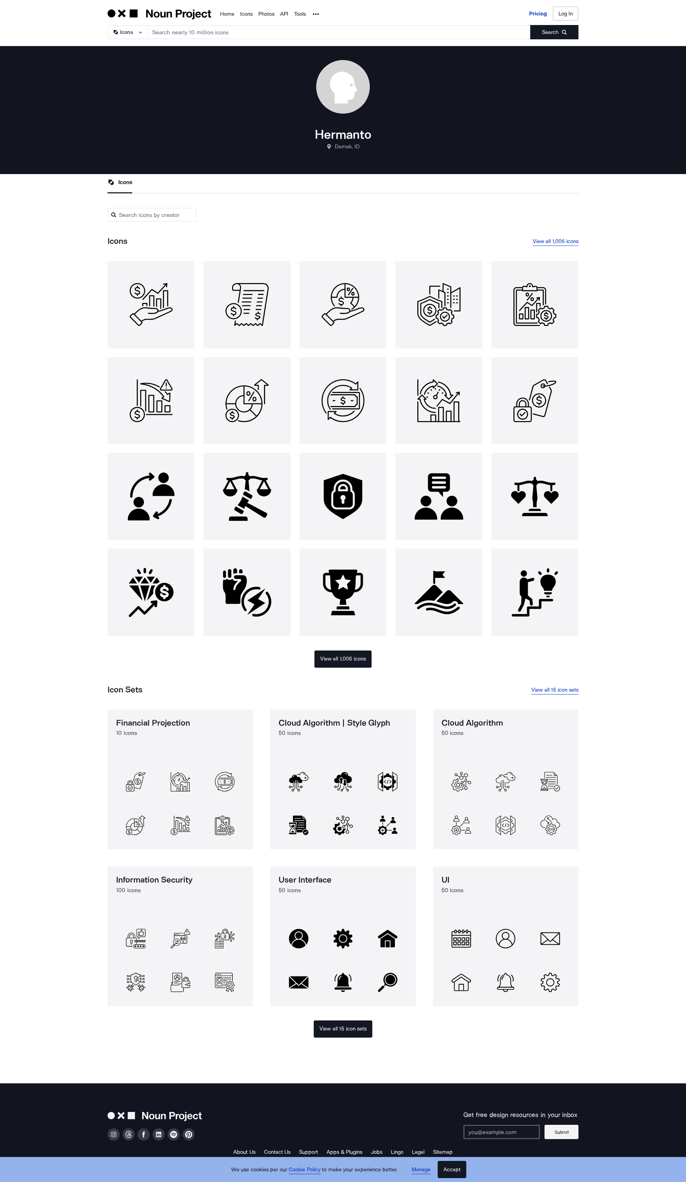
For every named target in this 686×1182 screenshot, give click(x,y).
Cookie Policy (304, 1169)
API (284, 14)
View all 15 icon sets (554, 690)
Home (227, 14)
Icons (246, 14)
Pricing (538, 13)
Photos (266, 14)
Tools (300, 14)
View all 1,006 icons (556, 241)
